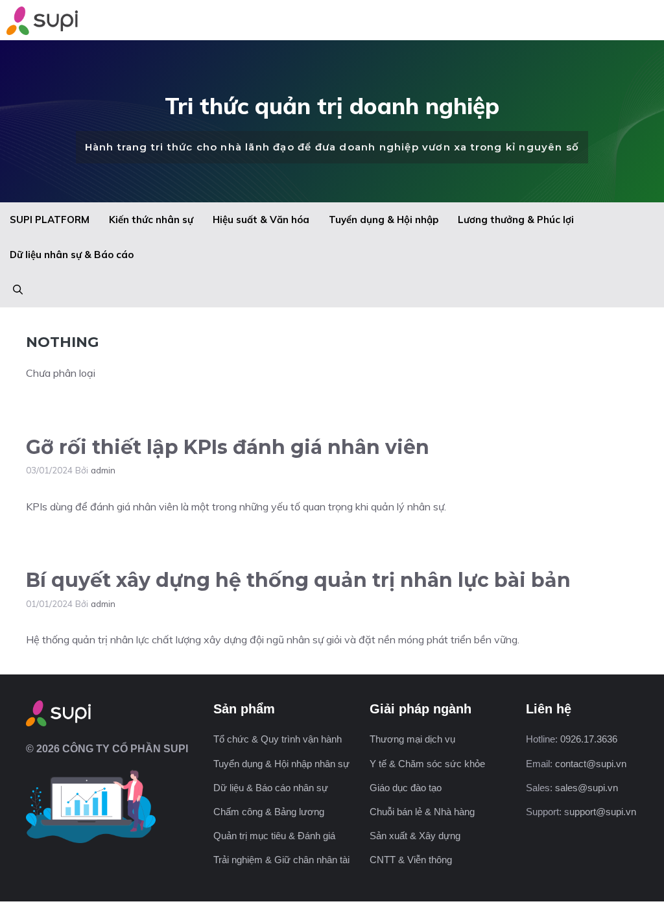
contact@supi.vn (590, 763)
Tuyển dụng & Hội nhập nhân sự (281, 763)
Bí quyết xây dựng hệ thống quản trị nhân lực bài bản (298, 580)
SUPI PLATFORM (49, 219)
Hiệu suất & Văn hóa (261, 219)
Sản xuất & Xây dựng (415, 835)
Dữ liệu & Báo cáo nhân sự (270, 787)
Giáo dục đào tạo (406, 787)
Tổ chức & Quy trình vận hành (277, 738)
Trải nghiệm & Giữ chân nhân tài (281, 859)
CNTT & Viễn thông (411, 859)
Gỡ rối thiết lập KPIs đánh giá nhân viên (230, 447)
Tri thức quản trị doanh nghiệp (332, 105)
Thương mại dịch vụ (412, 738)
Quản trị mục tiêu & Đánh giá (274, 835)
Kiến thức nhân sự (151, 219)
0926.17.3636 (588, 738)
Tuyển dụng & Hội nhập (383, 219)
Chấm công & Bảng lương (268, 811)
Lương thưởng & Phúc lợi (516, 219)
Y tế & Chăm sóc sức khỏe (427, 763)
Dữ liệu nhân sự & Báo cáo (72, 254)
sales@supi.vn (586, 787)
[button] (18, 289)
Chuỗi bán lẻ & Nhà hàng (422, 811)
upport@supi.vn (602, 811)
